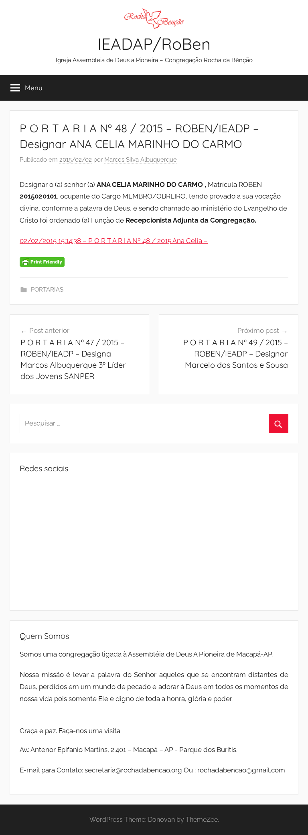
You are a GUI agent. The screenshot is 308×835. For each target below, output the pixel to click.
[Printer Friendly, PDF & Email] (42, 261)
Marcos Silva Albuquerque (140, 159)
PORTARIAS (47, 289)
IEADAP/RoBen (154, 44)
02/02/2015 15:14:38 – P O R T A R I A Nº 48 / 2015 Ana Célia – (114, 241)
